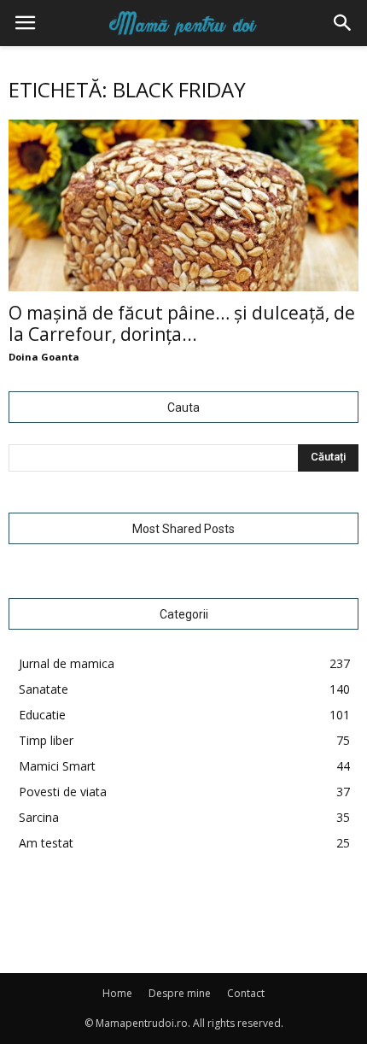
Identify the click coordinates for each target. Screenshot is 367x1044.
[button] (343, 23)
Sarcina (39, 817)
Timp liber (46, 740)
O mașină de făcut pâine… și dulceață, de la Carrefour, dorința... (182, 323)
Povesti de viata (63, 791)
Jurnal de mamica (66, 663)
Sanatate (43, 689)
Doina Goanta (44, 356)
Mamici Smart (57, 766)
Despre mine (180, 993)
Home (117, 993)
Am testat (46, 843)
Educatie (42, 715)
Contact (246, 993)
